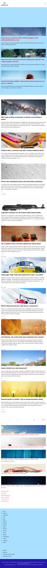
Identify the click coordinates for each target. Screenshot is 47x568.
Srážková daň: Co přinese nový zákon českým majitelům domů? (22, 150)
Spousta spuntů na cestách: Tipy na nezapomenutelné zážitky (22, 399)
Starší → (44, 419)
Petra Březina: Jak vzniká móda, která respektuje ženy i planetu (22, 337)
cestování (2, 409)
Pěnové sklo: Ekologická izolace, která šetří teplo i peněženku (22, 181)
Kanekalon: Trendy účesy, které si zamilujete (13, 473)
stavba (2, 68)
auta (2, 285)
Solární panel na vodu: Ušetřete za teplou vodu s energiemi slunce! (20, 434)
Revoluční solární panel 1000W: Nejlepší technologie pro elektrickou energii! (22, 447)
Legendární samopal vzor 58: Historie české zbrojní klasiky (21, 212)
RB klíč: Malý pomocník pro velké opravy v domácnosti (19, 306)
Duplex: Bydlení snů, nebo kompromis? (14, 368)
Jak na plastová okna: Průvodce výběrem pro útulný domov (21, 244)
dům (2, 90)
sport (2, 222)
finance (2, 160)
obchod (2, 129)
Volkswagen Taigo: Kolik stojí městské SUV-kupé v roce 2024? (22, 275)
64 (34, 419)
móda (2, 347)
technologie (3, 316)
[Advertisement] (23, 19)
